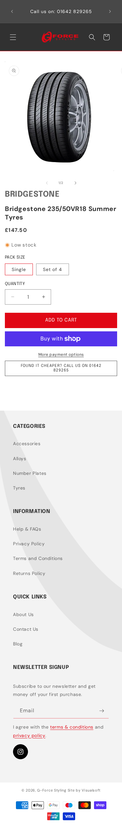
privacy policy (29, 735)
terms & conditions (71, 727)
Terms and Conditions (38, 558)
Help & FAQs (27, 529)
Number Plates (30, 473)
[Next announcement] (110, 11)
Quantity (15, 284)
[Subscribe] (101, 710)
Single (19, 269)
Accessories (27, 443)
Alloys (19, 458)
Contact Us (25, 629)
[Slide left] (47, 183)
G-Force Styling (51, 790)
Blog (17, 644)
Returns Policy (29, 573)
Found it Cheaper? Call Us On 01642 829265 (61, 368)
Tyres (19, 488)
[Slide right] (75, 183)
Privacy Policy (29, 544)
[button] (13, 37)
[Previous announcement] (12, 11)
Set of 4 (52, 269)
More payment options (61, 354)
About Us (23, 614)
